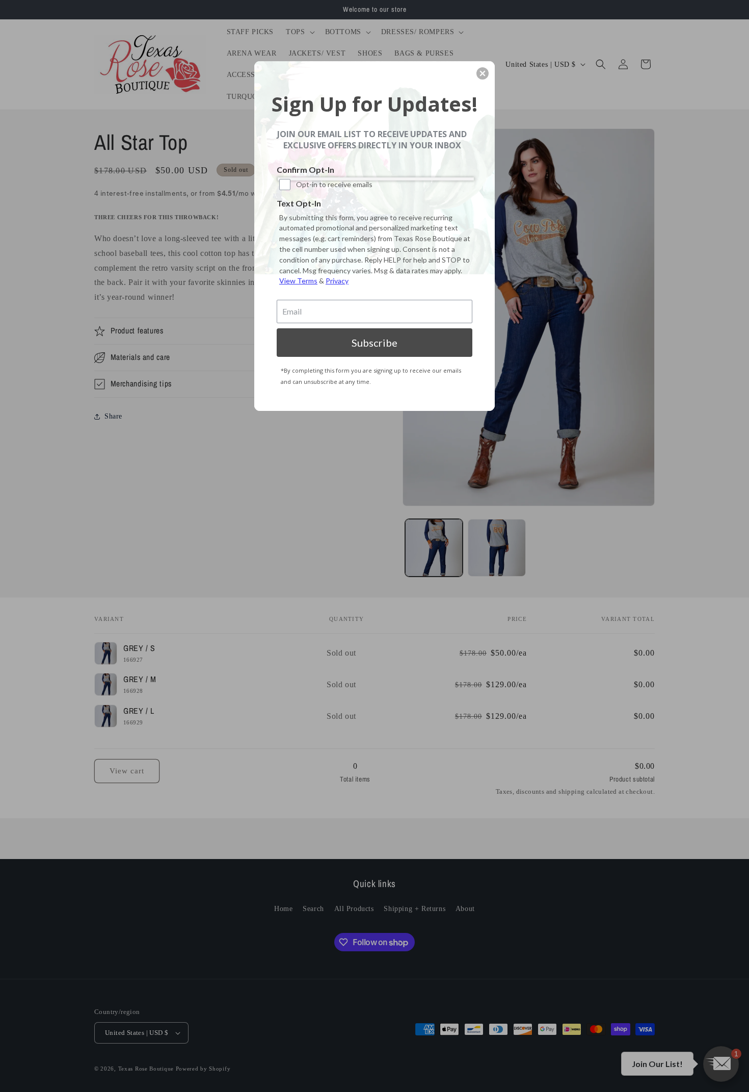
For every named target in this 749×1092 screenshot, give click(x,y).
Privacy (337, 280)
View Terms (298, 280)
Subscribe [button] (374, 342)
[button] (482, 73)
